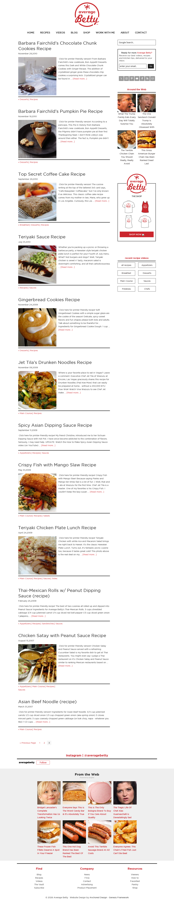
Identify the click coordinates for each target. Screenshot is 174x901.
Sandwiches (48, 623)
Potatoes (126, 289)
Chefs (147, 289)
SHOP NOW (135, 234)
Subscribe (39, 888)
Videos (39, 881)
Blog (39, 874)
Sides (54, 578)
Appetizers (25, 453)
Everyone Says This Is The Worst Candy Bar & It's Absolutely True (73, 810)
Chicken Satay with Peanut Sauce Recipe (62, 635)
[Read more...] (80, 78)
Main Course (26, 413)
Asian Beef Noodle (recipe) (47, 701)
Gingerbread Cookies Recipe (49, 299)
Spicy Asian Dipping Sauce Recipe (55, 425)
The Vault (39, 884)
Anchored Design (98, 897)
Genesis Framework (119, 897)
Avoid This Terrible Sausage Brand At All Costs (99, 849)
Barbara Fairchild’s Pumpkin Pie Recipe (60, 111)
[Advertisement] (137, 332)
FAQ (87, 878)
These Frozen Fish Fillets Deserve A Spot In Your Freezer (48, 849)
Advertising (87, 884)
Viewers (135, 874)
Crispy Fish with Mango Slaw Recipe (57, 464)
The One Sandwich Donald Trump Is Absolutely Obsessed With (147, 120)
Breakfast (24, 225)
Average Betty (87, 14)
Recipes (34, 99)
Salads (46, 516)
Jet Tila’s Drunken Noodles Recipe (55, 362)
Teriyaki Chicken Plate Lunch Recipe (57, 527)
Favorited (135, 881)
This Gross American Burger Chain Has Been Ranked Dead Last (146, 157)
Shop (135, 888)
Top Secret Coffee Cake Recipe (51, 174)
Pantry (135, 884)
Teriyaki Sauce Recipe (41, 236)
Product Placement (87, 888)
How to (135, 878)
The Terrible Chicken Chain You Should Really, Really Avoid (127, 157)
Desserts (24, 99)
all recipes (126, 265)
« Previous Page (28, 743)
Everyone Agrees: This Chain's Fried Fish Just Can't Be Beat (124, 849)
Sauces (32, 288)
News (87, 874)
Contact (87, 881)
